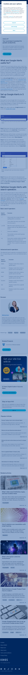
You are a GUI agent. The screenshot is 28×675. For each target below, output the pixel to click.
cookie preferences (15, 10)
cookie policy (8, 12)
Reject (5, 14)
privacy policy (16, 12)
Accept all (11, 16)
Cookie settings (14, 26)
